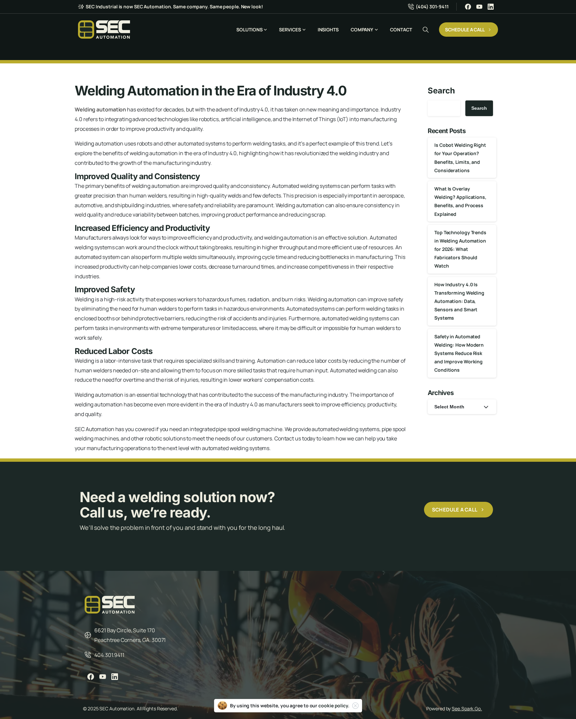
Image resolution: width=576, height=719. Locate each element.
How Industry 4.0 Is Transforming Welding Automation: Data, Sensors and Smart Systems (459, 301)
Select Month (449, 406)
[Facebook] (468, 7)
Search (441, 90)
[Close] (355, 705)
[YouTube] (479, 7)
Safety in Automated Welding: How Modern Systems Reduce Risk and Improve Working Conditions (459, 353)
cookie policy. (333, 705)
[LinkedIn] (491, 7)
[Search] (426, 30)
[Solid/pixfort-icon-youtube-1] (103, 676)
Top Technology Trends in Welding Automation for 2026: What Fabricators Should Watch (460, 249)
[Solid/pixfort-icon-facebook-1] (91, 676)
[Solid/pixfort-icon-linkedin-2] (115, 676)
